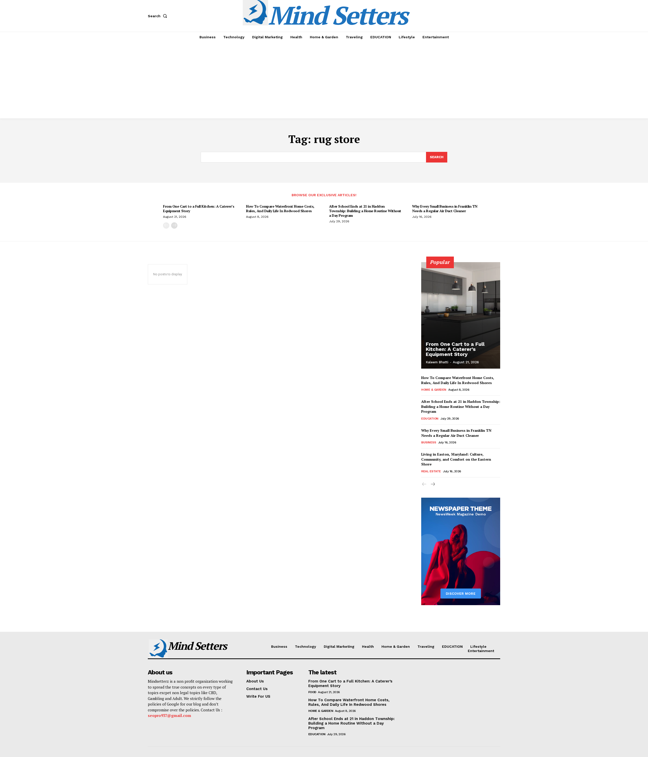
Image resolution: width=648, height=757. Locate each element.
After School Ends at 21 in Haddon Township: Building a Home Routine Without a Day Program (365, 211)
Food (312, 692)
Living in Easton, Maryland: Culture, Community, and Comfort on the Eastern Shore (456, 459)
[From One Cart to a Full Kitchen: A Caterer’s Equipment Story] (460, 315)
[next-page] (174, 225)
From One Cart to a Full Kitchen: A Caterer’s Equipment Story (198, 208)
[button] (158, 16)
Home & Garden (433, 389)
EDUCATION (429, 418)
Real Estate (431, 471)
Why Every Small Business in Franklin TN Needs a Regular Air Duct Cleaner (444, 208)
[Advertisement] (324, 80)
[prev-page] (166, 225)
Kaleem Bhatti (437, 362)
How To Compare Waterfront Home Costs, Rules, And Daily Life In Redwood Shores (280, 208)
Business (428, 442)
